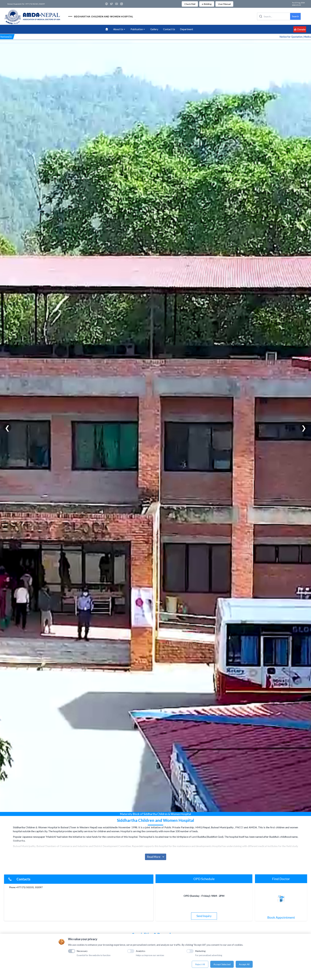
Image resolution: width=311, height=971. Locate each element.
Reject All (200, 964)
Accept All (244, 964)
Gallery (154, 29)
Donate (301, 29)
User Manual (224, 4)
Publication (137, 29)
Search (295, 16)
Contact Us (169, 29)
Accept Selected (221, 964)
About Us (118, 29)
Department (186, 29)
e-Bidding (207, 4)
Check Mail (189, 4)
